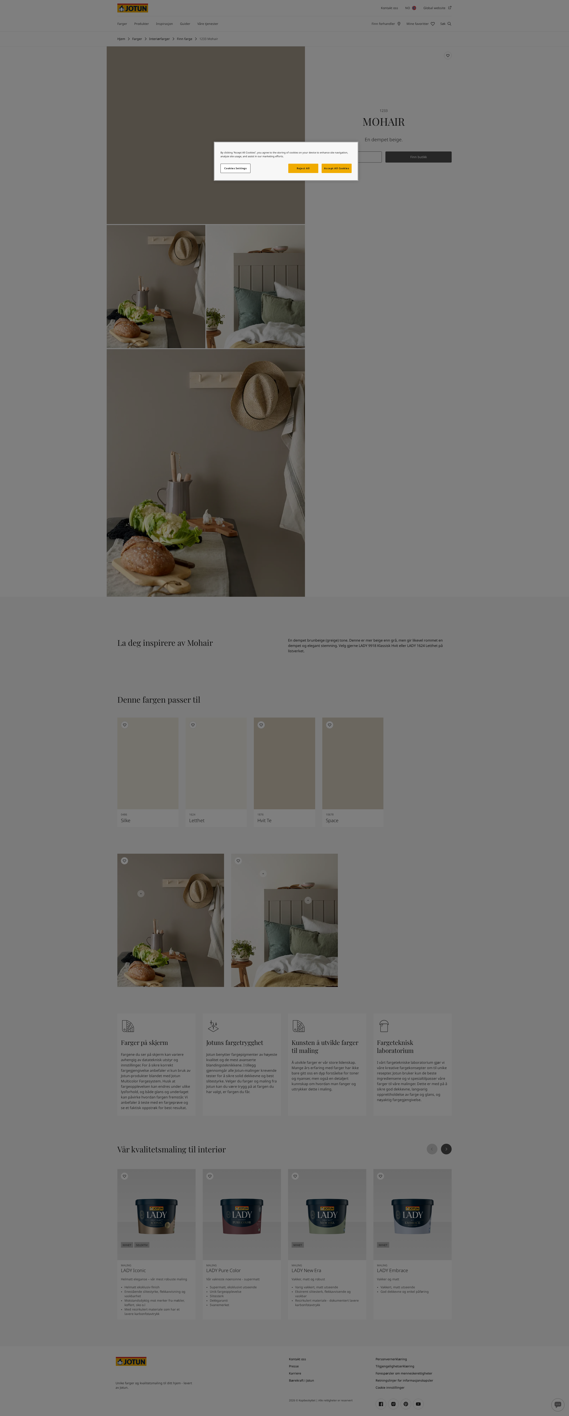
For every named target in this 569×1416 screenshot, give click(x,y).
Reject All (303, 168)
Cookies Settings (235, 168)
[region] (286, 161)
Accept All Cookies (336, 168)
